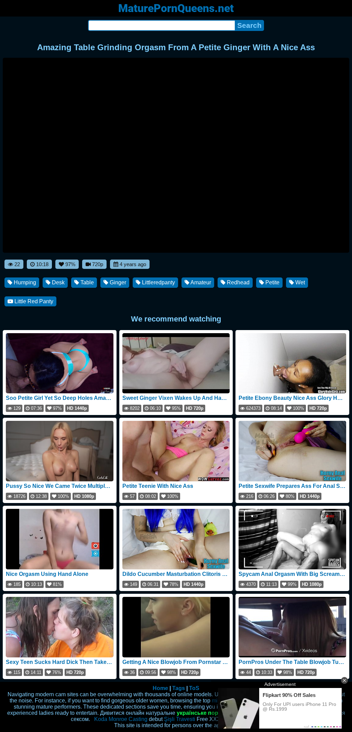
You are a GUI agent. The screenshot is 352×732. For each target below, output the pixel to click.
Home (160, 688)
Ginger (117, 282)
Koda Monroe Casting (120, 719)
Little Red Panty (33, 301)
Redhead (238, 282)
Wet (299, 282)
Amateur (200, 282)
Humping (24, 282)
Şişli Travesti (179, 719)
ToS (194, 688)
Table (86, 282)
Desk (58, 282)
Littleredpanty (158, 282)
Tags (178, 688)
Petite (271, 282)
